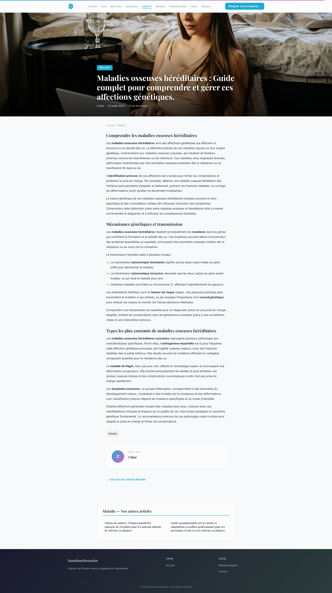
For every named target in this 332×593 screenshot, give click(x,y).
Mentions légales (228, 565)
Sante (194, 6)
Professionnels (178, 6)
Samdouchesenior (83, 560)
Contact (223, 571)
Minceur (160, 6)
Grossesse (132, 6)
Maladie (147, 6)
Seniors (206, 6)
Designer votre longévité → (244, 6)
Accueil (92, 6)
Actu (104, 6)
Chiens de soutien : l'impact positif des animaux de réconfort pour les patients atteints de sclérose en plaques (133, 526)
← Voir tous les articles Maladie (126, 479)
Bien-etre (116, 6)
